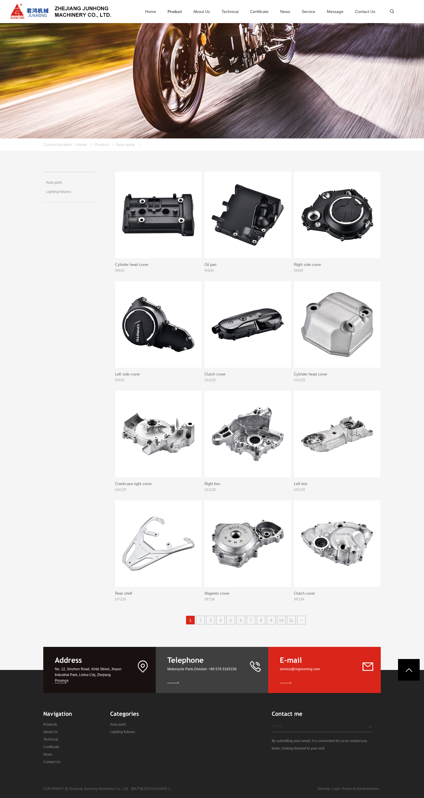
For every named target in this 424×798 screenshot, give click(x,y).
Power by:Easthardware (360, 789)
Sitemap (323, 789)
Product (102, 144)
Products (50, 724)
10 (281, 620)
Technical (50, 739)
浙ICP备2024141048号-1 (150, 789)
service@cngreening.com (300, 669)
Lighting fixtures (122, 732)
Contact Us (52, 762)
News (47, 754)
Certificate (51, 747)
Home (81, 144)
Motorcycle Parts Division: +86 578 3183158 (202, 669)
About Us (50, 732)
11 (291, 620)
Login (335, 789)
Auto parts (125, 144)
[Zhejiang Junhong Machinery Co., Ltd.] (60, 11)
